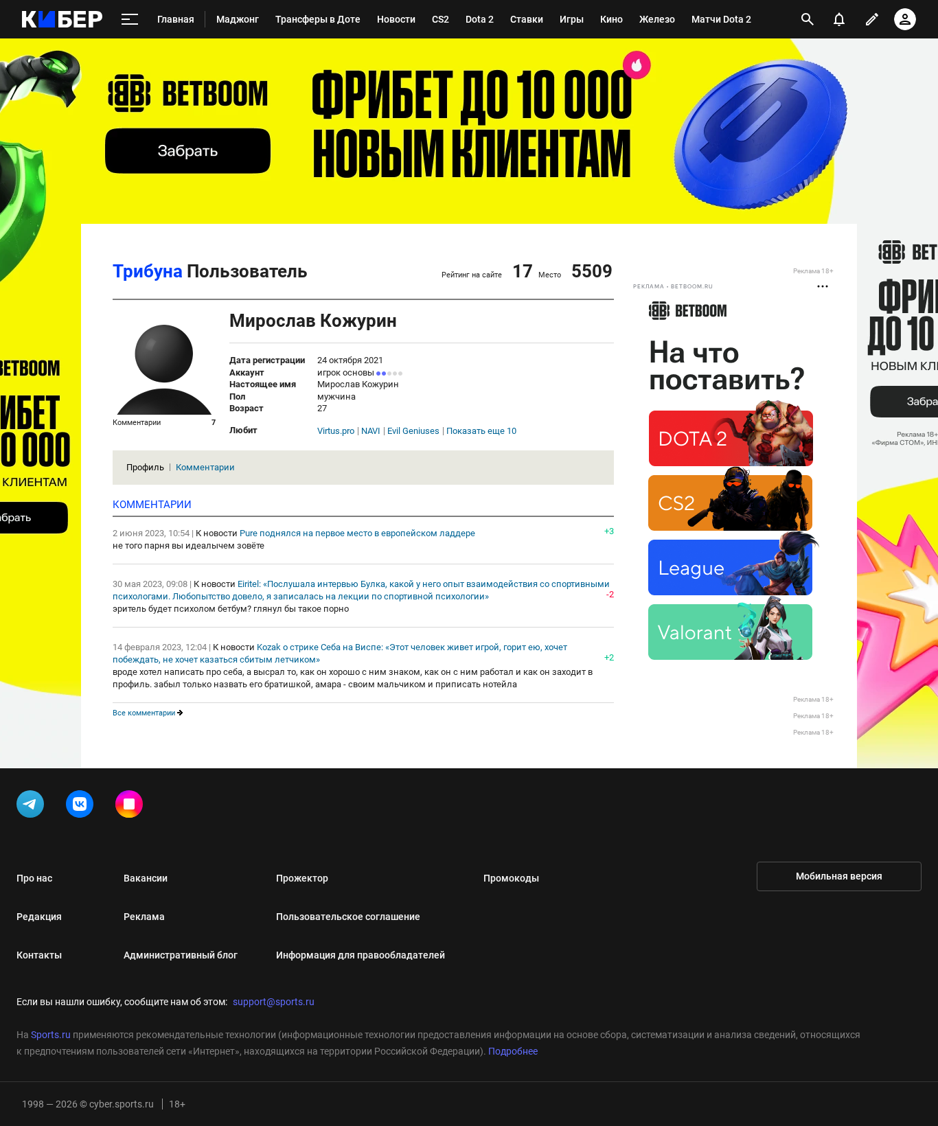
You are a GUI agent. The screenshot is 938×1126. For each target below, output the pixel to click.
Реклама (144, 916)
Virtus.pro (335, 431)
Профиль (145, 467)
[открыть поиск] (807, 19)
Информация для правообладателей (360, 955)
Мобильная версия (839, 876)
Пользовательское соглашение (348, 916)
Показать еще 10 (481, 431)
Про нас (34, 878)
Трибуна (148, 271)
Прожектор (302, 878)
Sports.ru (51, 1034)
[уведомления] (839, 19)
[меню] (129, 19)
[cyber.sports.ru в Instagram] (131, 806)
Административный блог (181, 955)
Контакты (39, 955)
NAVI (370, 431)
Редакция (39, 916)
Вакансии (146, 878)
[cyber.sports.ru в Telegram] (32, 806)
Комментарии (205, 467)
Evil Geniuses (413, 431)
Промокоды (511, 878)
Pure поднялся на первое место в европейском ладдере (357, 533)
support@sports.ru (273, 1001)
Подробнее (513, 1051)
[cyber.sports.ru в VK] (82, 806)
